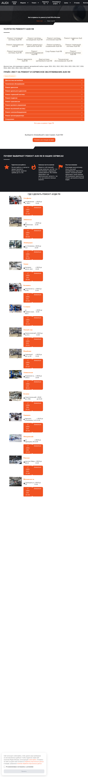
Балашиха (27, 285)
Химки (25, 264)
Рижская (26, 458)
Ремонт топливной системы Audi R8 (15, 38)
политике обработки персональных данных (29, 763)
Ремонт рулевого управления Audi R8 (54, 45)
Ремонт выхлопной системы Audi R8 (15, 52)
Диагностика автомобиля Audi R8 (44, 60)
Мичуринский (28, 436)
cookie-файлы (33, 759)
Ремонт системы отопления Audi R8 (53, 38)
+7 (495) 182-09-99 (28, 276)
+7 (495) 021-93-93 (28, 298)
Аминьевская (28, 372)
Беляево (26, 394)
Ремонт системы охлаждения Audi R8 (34, 38)
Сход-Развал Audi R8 (53, 51)
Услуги (34, 3)
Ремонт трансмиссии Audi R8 (14, 45)
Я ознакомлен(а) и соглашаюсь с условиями (19, 766)
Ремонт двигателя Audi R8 (24, 60)
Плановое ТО (45, 2)
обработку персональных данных (34, 761)
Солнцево (26, 307)
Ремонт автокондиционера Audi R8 (73, 52)
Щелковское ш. (28, 479)
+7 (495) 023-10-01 (28, 342)
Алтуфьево (27, 198)
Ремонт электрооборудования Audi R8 (34, 52)
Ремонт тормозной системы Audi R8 (73, 45)
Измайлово (27, 351)
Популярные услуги (56, 2)
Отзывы (77, 3)
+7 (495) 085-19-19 (28, 449)
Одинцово (26, 415)
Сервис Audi (14, 2)
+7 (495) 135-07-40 (28, 210)
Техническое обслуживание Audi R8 (63, 60)
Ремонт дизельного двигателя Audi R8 (34, 45)
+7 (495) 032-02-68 (28, 492)
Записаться (37, 207)
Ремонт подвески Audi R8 (73, 38)
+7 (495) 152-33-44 (28, 321)
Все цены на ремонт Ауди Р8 (44, 123)
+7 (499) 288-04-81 (28, 406)
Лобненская (27, 219)
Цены (66, 3)
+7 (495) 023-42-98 (28, 470)
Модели (23, 3)
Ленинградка (28, 243)
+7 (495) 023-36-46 (28, 427)
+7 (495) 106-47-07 (28, 363)
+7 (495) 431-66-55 (28, 255)
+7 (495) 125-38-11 (28, 385)
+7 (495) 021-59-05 (28, 234)
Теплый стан (27, 330)
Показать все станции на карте (44, 140)
